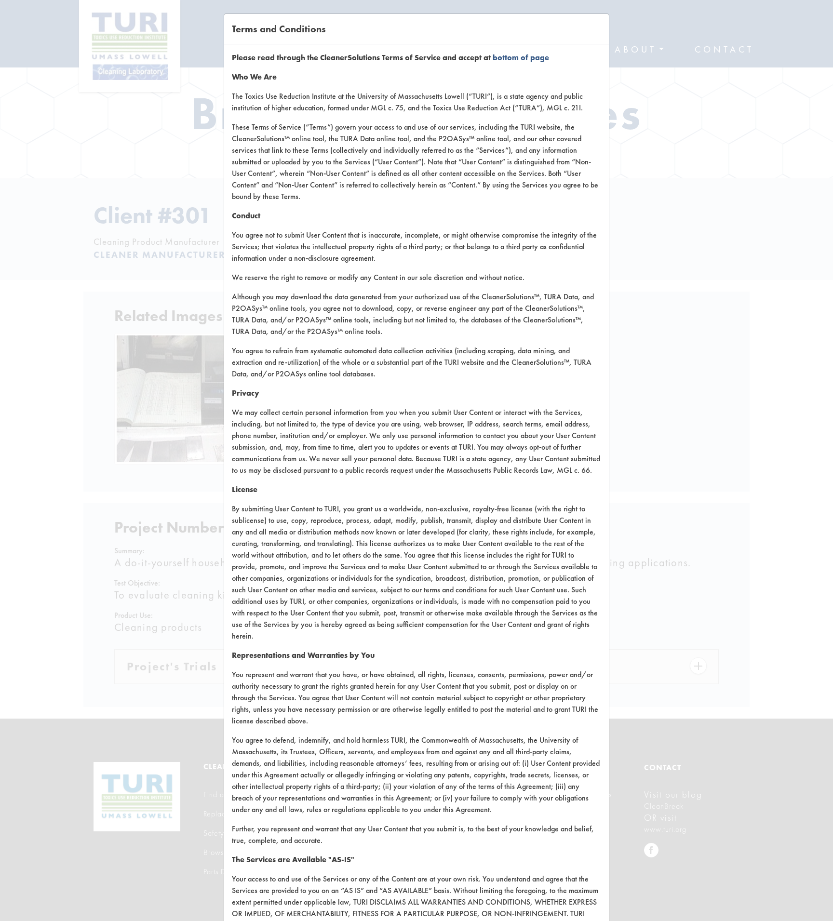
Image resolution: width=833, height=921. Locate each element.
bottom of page (521, 58)
